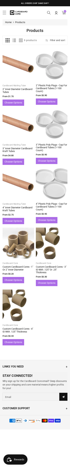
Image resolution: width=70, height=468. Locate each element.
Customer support (16, 408)
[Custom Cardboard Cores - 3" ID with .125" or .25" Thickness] (51, 243)
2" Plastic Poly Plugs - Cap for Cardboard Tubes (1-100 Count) (51, 88)
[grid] (7, 40)
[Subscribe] (63, 397)
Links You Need (13, 366)
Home (8, 22)
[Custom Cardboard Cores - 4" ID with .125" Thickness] (18, 305)
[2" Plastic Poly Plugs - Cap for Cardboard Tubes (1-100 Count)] (51, 66)
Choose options (13, 102)
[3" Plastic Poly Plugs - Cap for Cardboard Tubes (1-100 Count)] (51, 125)
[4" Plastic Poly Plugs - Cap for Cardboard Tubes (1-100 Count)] (51, 184)
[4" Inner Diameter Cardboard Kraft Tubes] (18, 184)
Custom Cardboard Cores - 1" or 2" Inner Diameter (18, 268)
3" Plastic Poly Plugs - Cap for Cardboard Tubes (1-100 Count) (51, 147)
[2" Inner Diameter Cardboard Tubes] (18, 66)
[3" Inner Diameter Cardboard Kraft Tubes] (18, 125)
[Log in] (56, 12)
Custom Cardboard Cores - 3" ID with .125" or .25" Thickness (51, 269)
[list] (14, 40)
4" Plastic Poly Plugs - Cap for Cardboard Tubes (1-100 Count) (51, 206)
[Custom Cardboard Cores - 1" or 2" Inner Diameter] (18, 243)
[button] (6, 13)
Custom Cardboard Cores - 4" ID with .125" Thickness (18, 330)
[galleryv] (21, 40)
